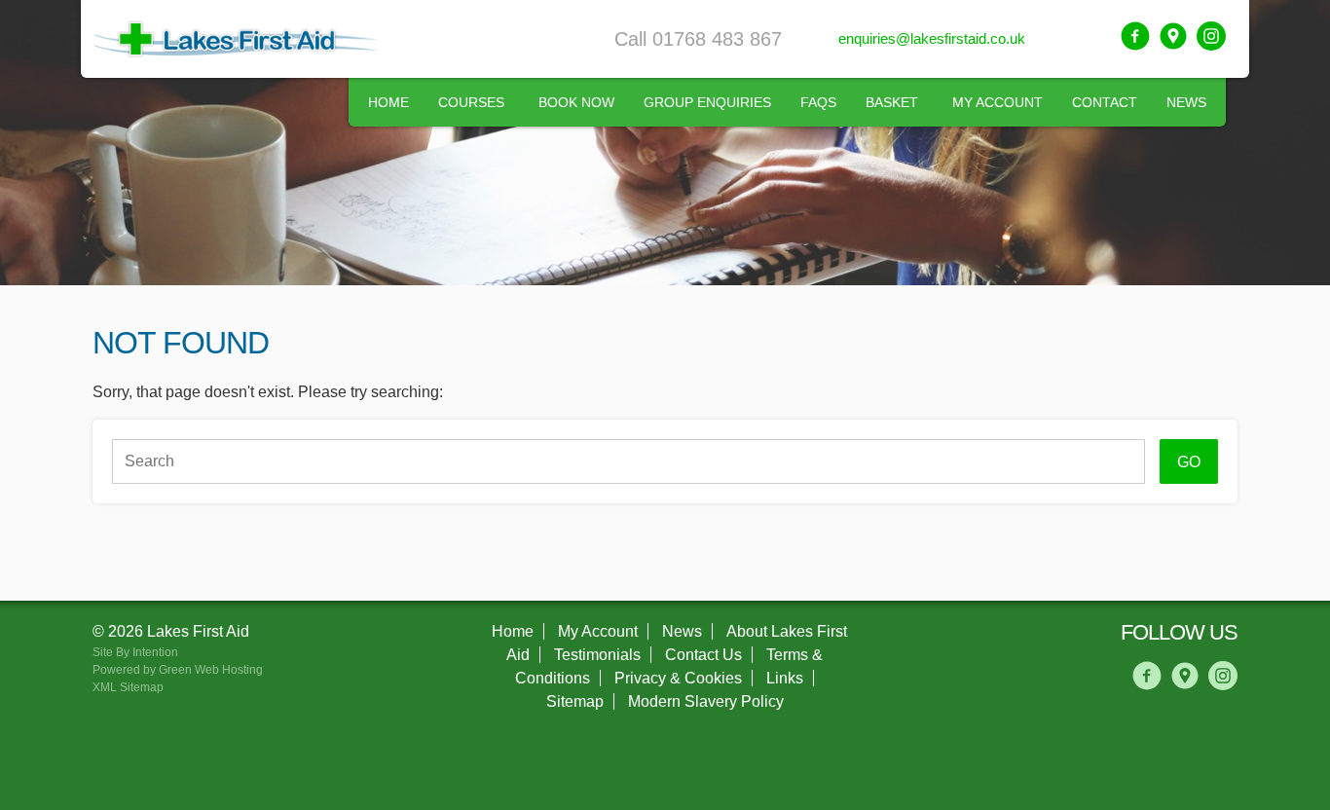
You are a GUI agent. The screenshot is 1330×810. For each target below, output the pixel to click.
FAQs (818, 102)
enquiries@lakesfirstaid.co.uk (931, 38)
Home (388, 102)
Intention (155, 652)
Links (784, 678)
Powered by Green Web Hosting (177, 670)
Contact (1104, 102)
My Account (997, 102)
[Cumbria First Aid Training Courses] (238, 38)
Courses (471, 102)
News (1186, 102)
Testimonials (597, 654)
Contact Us (703, 654)
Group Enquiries (707, 102)
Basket (892, 102)
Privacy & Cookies (678, 678)
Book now (576, 102)
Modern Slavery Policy (706, 701)
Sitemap (575, 701)
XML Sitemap (128, 687)
